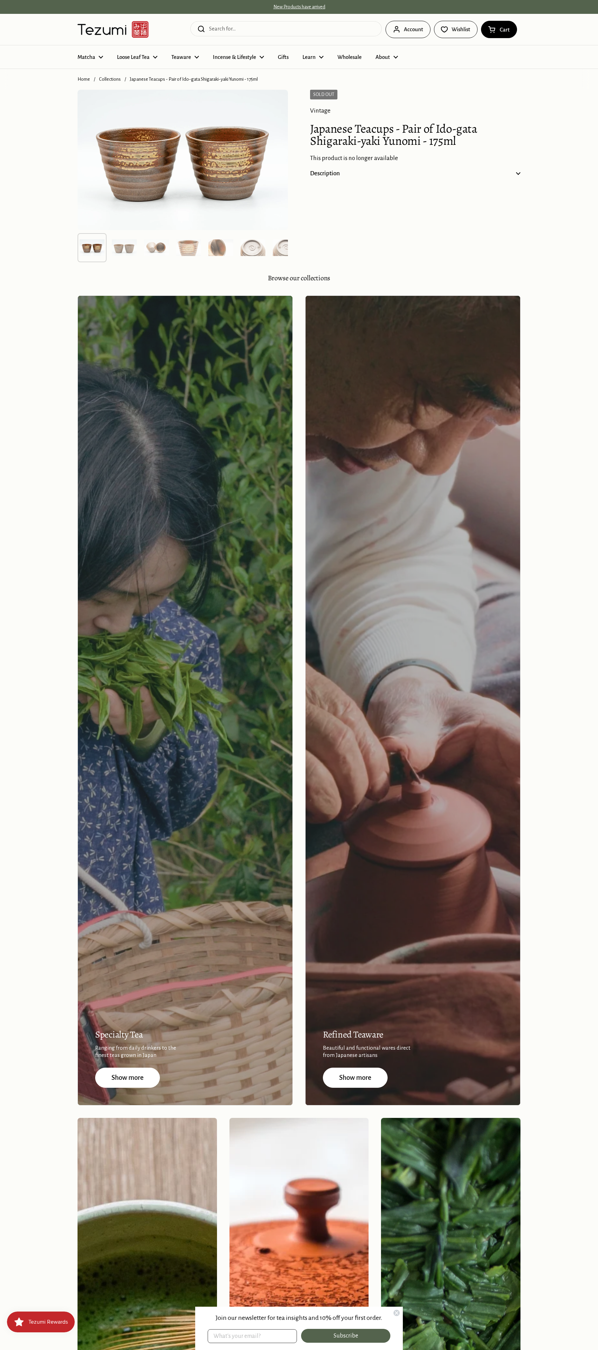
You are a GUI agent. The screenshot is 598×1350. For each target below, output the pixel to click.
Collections (110, 79)
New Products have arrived (299, 7)
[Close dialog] (396, 1312)
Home (84, 79)
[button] (499, 29)
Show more (127, 1077)
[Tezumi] (113, 29)
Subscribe (346, 1336)
